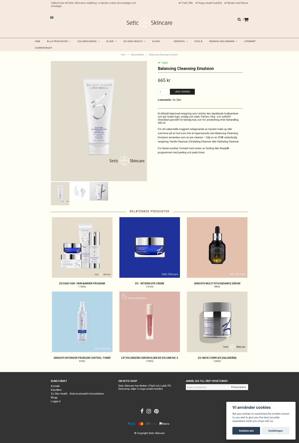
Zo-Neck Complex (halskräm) (217, 357)
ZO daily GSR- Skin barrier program (82, 283)
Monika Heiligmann (222, 41)
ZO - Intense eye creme (149, 283)
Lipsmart (250, 41)
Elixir (110, 41)
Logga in (56, 401)
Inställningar (275, 430)
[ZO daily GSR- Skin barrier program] (82, 247)
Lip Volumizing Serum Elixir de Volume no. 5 (149, 357)
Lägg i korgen (182, 92)
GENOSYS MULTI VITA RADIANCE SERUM (217, 283)
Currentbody (43, 48)
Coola (198, 41)
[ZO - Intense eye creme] (149, 247)
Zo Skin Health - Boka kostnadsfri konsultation (77, 393)
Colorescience (88, 41)
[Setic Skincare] (149, 23)
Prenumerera (238, 387)
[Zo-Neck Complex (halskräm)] (217, 322)
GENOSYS (180, 41)
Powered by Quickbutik (149, 436)
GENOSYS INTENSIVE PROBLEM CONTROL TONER (82, 357)
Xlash (156, 41)
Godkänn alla (246, 430)
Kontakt (55, 386)
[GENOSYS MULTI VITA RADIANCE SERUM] (217, 247)
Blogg (54, 397)
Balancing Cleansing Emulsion (163, 54)
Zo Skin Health (133, 41)
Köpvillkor (56, 389)
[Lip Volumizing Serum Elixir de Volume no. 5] (149, 322)
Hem (37, 41)
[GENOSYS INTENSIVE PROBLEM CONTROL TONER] (82, 322)
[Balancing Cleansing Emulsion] (99, 121)
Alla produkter (58, 41)
